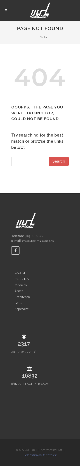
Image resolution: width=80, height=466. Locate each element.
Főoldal (44, 37)
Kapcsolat (22, 309)
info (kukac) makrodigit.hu (38, 240)
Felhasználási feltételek (40, 455)
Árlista (19, 291)
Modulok (21, 285)
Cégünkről (22, 279)
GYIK (18, 303)
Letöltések (22, 297)
